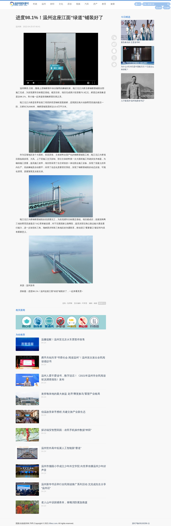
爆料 (168, 8)
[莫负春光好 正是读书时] (137, 30)
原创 (69, 4)
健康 (113, 4)
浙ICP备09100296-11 (141, 523)
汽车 (87, 4)
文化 (61, 4)
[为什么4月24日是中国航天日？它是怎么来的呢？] (137, 55)
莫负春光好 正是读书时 (130, 42)
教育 (104, 4)
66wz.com (53, 523)
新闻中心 (102, 303)
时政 (35, 4)
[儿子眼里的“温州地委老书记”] (137, 86)
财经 (52, 4)
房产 (95, 4)
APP (139, 4)
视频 (78, 4)
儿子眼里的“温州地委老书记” (132, 101)
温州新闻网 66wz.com (36, 297)
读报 (160, 8)
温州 (44, 4)
